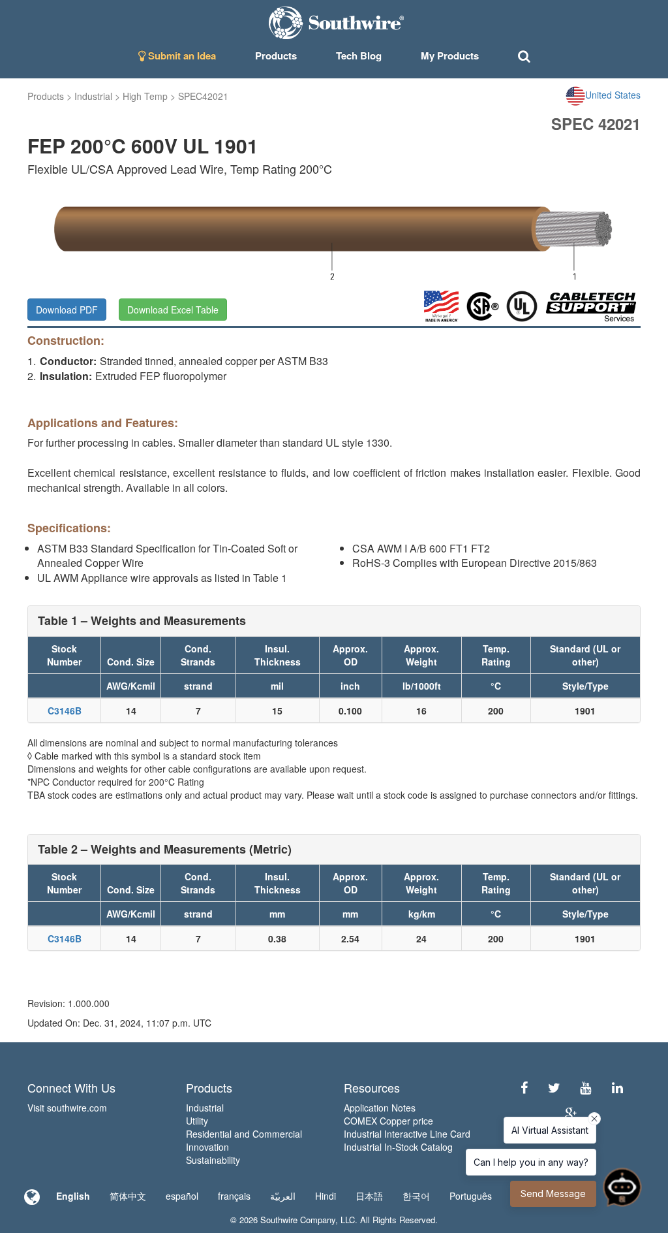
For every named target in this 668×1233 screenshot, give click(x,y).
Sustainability (213, 1159)
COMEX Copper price (388, 1120)
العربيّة (283, 1195)
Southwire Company (297, 1219)
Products (45, 96)
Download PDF (67, 309)
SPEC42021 (203, 96)
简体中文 (128, 1195)
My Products (450, 55)
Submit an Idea (180, 55)
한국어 (416, 1195)
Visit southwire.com (67, 1107)
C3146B (65, 710)
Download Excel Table (173, 309)
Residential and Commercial (244, 1133)
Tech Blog (359, 55)
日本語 (369, 1195)
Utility (197, 1120)
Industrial (93, 96)
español (182, 1195)
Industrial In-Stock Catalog (398, 1146)
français (234, 1195)
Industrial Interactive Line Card (407, 1133)
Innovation (207, 1146)
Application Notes (380, 1107)
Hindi (325, 1195)
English (73, 1195)
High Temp (145, 96)
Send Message (553, 1193)
